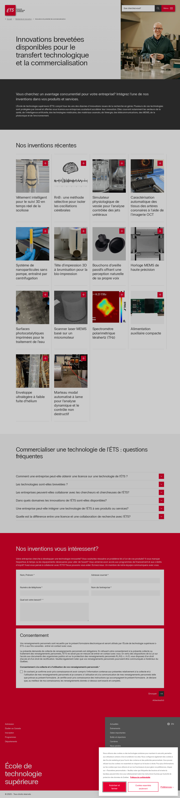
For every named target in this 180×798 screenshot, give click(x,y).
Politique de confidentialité (140, 777)
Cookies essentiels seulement (143, 787)
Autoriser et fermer (114, 787)
